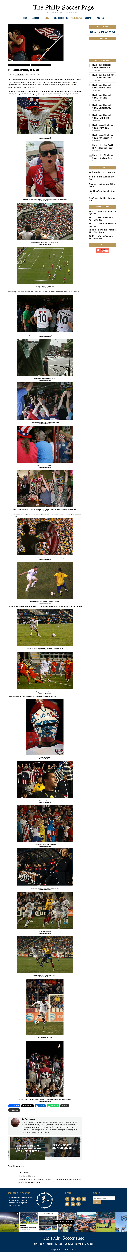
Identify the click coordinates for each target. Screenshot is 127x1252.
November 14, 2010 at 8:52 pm (29, 1176)
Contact (42, 1244)
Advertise (50, 1244)
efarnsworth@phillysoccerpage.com (65, 1130)
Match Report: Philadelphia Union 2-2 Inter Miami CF (102, 86)
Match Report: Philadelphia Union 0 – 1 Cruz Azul (102, 96)
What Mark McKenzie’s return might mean (102, 172)
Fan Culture (14, 65)
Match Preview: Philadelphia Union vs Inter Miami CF (102, 126)
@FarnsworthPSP (43, 1132)
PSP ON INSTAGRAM (63, 1222)
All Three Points (61, 18)
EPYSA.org (65, 1127)
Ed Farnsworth (19, 74)
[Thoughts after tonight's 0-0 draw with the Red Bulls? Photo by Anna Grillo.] (86, 1222)
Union (25, 18)
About (61, 1244)
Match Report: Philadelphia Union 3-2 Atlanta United (102, 66)
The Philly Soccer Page (63, 7)
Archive (88, 18)
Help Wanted (79, 1244)
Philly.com (60, 1122)
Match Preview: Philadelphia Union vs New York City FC (102, 136)
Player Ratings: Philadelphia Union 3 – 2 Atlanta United (102, 156)
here (72, 84)
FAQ (56, 1244)
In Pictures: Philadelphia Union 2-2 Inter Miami (101, 178)
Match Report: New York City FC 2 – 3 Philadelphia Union (104, 76)
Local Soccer (89, 1244)
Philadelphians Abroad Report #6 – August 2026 (102, 192)
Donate (36, 1244)
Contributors (69, 1244)
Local (47, 18)
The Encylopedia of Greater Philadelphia (54, 1124)
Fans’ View (100, 18)
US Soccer (36, 18)
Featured (25, 65)
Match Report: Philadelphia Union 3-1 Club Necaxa (102, 116)
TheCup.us (68, 1122)
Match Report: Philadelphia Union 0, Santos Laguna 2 (102, 106)
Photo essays (76, 18)
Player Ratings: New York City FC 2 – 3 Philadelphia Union (103, 146)
